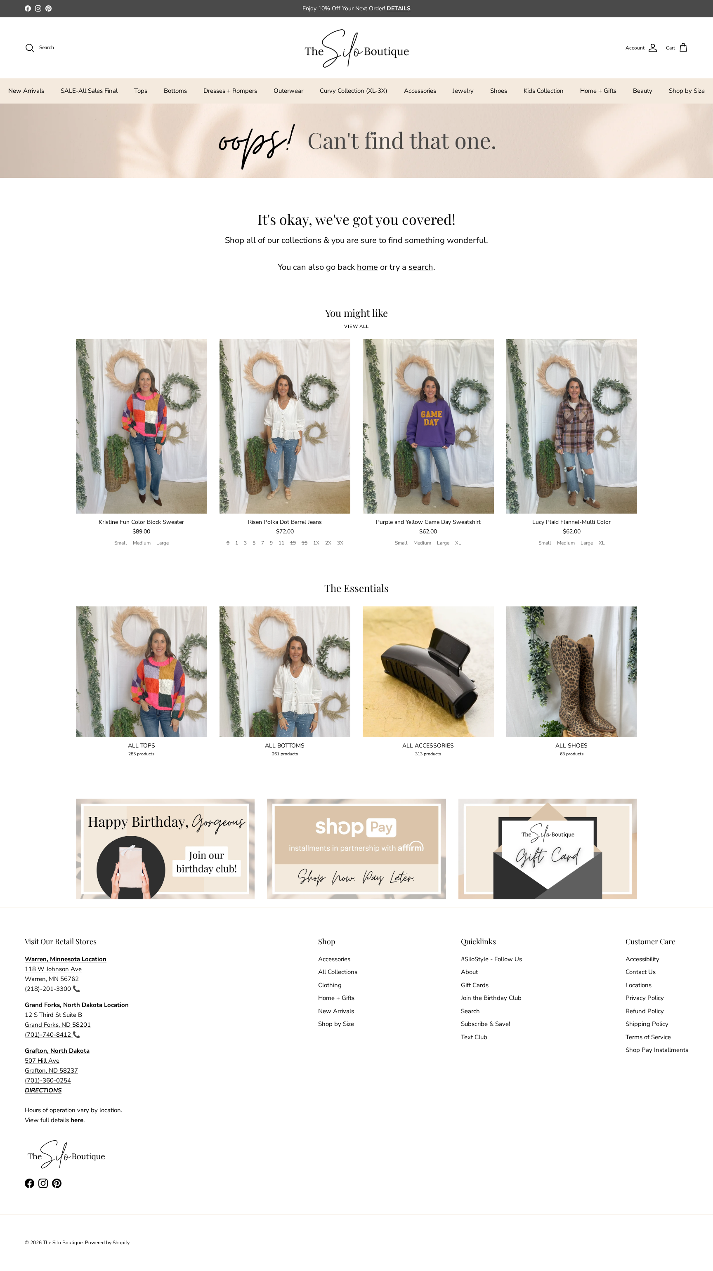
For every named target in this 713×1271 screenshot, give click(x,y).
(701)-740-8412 (49, 1034)
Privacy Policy (645, 998)
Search (470, 1011)
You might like (356, 313)
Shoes (498, 91)
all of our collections (283, 240)
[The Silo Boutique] (356, 48)
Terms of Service (648, 1037)
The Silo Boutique (63, 1242)
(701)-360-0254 (48, 1080)
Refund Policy (645, 1011)
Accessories (420, 91)
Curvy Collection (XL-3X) (353, 91)
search (420, 267)
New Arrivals (26, 91)
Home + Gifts (598, 91)
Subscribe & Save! (485, 1024)
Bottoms (175, 91)
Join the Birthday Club (491, 998)
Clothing (330, 985)
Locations (639, 985)
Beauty (642, 91)
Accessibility (642, 959)
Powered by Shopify (107, 1242)
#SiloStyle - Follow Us (491, 959)
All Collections (337, 972)
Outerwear (288, 91)
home (367, 267)
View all (356, 326)
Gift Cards (475, 985)
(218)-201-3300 (48, 989)
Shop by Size (687, 91)
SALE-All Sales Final (89, 91)
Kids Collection (544, 91)
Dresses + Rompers (230, 91)
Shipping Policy (647, 1024)
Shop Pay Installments (657, 1050)
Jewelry (463, 91)
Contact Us (641, 972)
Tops (140, 91)
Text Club (474, 1037)
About (469, 972)
